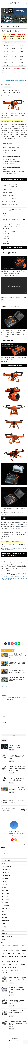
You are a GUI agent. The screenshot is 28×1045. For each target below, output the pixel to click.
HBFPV (3, 959)
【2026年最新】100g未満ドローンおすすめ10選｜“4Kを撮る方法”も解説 (18, 655)
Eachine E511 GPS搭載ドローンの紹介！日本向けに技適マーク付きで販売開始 (17, 768)
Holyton (21, 959)
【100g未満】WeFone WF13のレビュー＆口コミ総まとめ (18, 1011)
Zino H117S (17, 525)
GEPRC (16, 956)
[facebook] (9, 643)
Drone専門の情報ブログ (14, 1038)
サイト (3, 728)
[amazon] (15, 839)
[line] (19, 643)
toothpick (22, 964)
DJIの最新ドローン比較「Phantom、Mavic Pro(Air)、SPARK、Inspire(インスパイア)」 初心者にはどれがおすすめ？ (14, 578)
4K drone (8, 945)
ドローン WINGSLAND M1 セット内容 (14, 152)
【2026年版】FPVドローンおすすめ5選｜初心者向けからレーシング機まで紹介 (18, 679)
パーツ (20, 967)
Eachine (23, 953)
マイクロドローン (5, 970)
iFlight (8, 961)
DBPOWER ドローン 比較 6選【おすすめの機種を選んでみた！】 (16, 756)
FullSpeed (10, 956)
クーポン (15, 967)
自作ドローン (17, 970)
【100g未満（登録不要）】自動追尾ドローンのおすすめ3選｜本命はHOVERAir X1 (18, 1023)
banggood (4, 950)
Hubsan (3, 961)
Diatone (9, 953)
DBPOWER (23, 950)
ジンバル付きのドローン (11, 159)
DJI (13, 953)
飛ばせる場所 (4, 972)
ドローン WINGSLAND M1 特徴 (12, 156)
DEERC (3, 953)
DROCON (18, 953)
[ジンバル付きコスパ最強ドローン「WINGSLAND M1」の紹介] (15, 643)
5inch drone (15, 945)
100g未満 (22, 945)
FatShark (4, 956)
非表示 (10, 144)
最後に (5, 169)
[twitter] (5, 643)
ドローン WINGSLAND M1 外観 (12, 167)
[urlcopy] (22, 643)
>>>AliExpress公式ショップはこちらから (14, 80)
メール (4, 722)
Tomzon (16, 964)
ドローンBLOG (14, 4)
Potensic (4, 964)
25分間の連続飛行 (9, 164)
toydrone (4, 967)
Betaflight (11, 950)
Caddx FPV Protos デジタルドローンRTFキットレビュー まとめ (17, 978)
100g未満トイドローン (17, 948)
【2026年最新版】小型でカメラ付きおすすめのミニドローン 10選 (18, 671)
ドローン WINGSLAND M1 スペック (13, 148)
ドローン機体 (4, 686)
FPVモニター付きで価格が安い (13, 161)
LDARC (13, 961)
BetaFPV (17, 950)
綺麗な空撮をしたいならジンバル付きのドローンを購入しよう (13, 172)
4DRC (3, 945)
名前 (3, 716)
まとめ (9, 967)
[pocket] (12, 643)
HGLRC (8, 959)
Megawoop (19, 961)
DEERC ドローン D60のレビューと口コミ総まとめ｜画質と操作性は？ (18, 989)
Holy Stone (14, 959)
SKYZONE (10, 964)
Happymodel (23, 956)
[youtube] (12, 839)
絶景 (12, 970)
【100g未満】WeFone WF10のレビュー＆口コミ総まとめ (18, 1001)
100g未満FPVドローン (6, 948)
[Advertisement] (14, 597)
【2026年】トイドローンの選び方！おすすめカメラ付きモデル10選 (17, 663)
